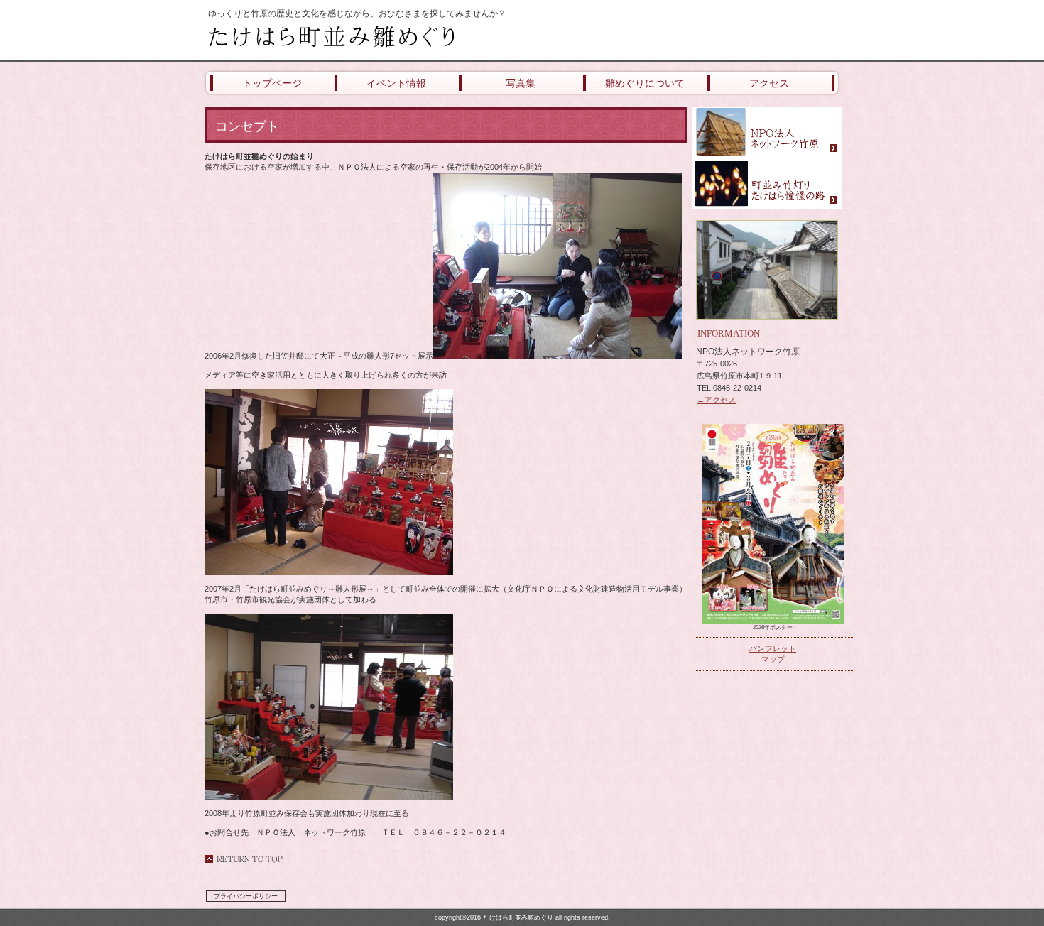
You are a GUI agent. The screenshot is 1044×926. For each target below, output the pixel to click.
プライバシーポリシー (246, 896)
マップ (773, 659)
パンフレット (772, 648)
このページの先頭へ (244, 859)
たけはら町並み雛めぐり (372, 36)
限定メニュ (767, 132)
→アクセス (716, 400)
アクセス (767, 183)
